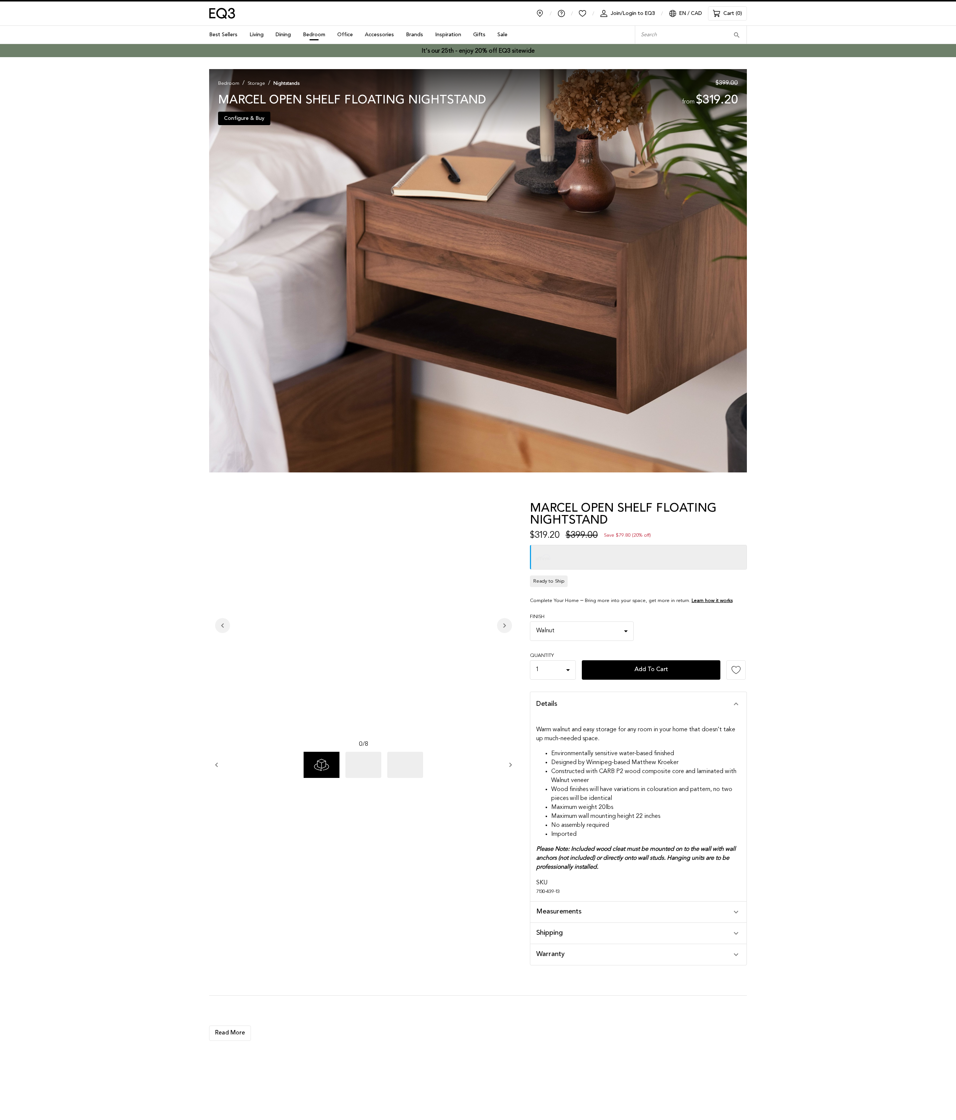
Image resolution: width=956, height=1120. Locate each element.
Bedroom (228, 83)
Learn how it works (712, 600)
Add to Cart (651, 670)
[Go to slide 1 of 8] (321, 765)
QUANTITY (542, 655)
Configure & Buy (244, 118)
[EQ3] (222, 13)
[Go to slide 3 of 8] (405, 765)
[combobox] (679, 35)
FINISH (537, 616)
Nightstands (286, 83)
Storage (256, 83)
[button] (638, 704)
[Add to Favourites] (736, 670)
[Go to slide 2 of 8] (363, 765)
